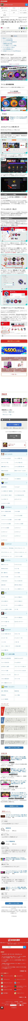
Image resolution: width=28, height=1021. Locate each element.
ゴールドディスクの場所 (6, 523)
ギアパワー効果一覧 (5, 621)
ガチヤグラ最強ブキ (18, 601)
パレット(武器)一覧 (18, 458)
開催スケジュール (4, 564)
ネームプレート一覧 (18, 637)
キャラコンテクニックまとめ (20, 670)
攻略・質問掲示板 (4, 690)
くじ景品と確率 (18, 646)
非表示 (15, 36)
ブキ (4, 12)
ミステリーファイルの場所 (6, 519)
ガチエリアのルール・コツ (20, 548)
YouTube (20, 1005)
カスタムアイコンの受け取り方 (9, 42)
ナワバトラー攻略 (4, 670)
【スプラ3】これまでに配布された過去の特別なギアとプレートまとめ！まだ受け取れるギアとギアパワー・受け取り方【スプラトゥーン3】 (15, 728)
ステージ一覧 (17, 678)
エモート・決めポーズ (5, 646)
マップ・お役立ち (23, 12)
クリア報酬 (3, 515)
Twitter (18, 1005)
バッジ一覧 (3, 642)
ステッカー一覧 (4, 637)
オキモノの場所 (18, 519)
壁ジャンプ (17, 674)
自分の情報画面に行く (8, 49)
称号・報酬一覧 (4, 572)
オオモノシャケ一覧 (5, 588)
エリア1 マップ (17, 527)
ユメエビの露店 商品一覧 (19, 466)
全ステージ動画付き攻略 (6, 511)
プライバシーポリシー (5, 1003)
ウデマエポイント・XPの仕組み (7, 548)
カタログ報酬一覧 (4, 650)
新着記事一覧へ (23, 971)
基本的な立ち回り (4, 568)
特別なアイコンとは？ (7, 38)
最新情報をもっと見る (14, 806)
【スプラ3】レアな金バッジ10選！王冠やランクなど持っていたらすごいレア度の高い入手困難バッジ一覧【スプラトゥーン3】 (15, 736)
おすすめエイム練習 (5, 666)
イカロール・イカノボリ (6, 674)
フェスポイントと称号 (5, 503)
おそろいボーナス (18, 499)
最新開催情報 (3, 486)
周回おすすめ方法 (4, 470)
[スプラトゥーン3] (4, 1)
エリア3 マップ (17, 531)
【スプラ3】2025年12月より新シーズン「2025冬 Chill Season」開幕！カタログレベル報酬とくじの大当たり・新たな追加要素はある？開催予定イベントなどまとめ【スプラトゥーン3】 (15, 711)
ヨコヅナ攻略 (17, 572)
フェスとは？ (17, 486)
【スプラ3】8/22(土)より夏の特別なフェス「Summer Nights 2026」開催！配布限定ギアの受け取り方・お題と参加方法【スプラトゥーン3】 (15, 742)
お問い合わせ (7, 1004)
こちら (17, 428)
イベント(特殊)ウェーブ (19, 588)
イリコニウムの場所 (18, 515)
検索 (24, 947)
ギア (14, 12)
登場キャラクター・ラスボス (20, 470)
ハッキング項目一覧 (18, 462)
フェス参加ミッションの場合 (9, 45)
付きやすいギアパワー (19, 621)
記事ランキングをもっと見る (14, 747)
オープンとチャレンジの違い (20, 491)
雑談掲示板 (17, 690)
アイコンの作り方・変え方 (8, 47)
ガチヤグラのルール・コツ (6, 552)
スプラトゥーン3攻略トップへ (11, 445)
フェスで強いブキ (4, 499)
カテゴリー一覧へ (8, 414)
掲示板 (4, 15)
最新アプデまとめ (4, 478)
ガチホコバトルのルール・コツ (21, 552)
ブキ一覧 (3, 597)
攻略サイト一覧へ (23, 997)
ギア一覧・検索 (4, 617)
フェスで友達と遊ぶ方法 (19, 495)
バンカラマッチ (14, 10)
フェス (14, 8)
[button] (14, 73)
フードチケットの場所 (19, 523)
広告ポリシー (13, 1003)
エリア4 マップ (4, 535)
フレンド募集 (17, 695)
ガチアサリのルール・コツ (6, 556)
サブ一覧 (16, 609)
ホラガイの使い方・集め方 (6, 495)
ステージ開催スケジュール (6, 682)
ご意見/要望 (16, 1001)
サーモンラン (4, 10)
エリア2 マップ (4, 531)
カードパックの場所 (5, 527)
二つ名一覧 (17, 642)
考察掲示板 (3, 695)
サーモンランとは (18, 564)
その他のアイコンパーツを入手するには (11, 51)
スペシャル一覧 (4, 605)
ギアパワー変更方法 (18, 617)
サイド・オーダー (23, 10)
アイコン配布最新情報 (7, 40)
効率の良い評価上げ (18, 584)
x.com (4, 81)
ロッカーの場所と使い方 (6, 633)
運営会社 (18, 1003)
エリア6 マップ (4, 540)
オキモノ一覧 (17, 633)
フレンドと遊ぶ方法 (18, 580)
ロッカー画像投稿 (4, 699)
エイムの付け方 (18, 662)
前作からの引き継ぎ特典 (6, 658)
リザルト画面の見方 (5, 678)
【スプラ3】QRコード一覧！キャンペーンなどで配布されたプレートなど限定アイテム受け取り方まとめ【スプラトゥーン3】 (15, 720)
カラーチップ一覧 (4, 462)
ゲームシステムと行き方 (6, 458)
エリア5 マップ (17, 535)
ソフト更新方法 (18, 478)
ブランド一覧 (3, 625)
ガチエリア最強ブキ (18, 597)
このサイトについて (8, 1001)
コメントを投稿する (14, 424)
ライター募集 (13, 1005)
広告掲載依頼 (24, 1003)
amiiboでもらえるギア (19, 658)
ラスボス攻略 (17, 511)
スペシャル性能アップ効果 (6, 609)
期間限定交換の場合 (7, 43)
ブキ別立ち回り (4, 580)
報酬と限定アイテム (5, 466)
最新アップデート (4, 8)
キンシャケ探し (18, 576)
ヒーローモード (23, 8)
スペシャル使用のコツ (19, 605)
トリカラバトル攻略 (18, 556)
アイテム (5, 412)
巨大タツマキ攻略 (4, 576)
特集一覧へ (14, 374)
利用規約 (21, 1001)
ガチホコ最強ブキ (4, 601)
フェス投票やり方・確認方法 (6, 491)
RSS (22, 1005)
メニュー (2, 1008)
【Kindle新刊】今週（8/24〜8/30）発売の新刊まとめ (11, 954)
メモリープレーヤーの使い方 (20, 666)
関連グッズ (11, 412)
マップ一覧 (17, 568)
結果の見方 (3, 584)
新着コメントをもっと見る (14, 903)
